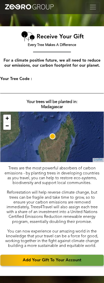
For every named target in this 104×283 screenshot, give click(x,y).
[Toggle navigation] (93, 7)
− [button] (7, 126)
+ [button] (7, 118)
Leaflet (98, 160)
